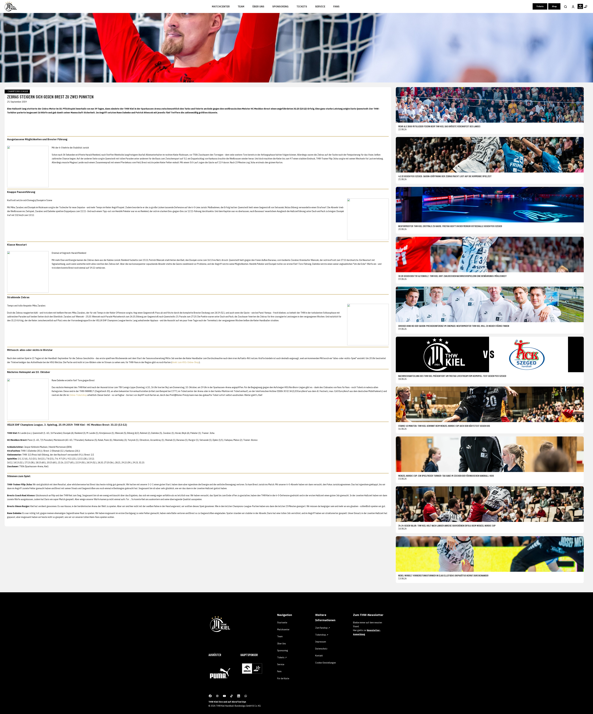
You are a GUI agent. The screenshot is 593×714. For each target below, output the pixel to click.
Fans (336, 6)
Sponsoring (280, 6)
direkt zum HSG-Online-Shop (185, 362)
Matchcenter (221, 6)
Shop (554, 6)
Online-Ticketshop (78, 395)
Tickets (301, 6)
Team (241, 6)
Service (320, 6)
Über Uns (258, 6)
